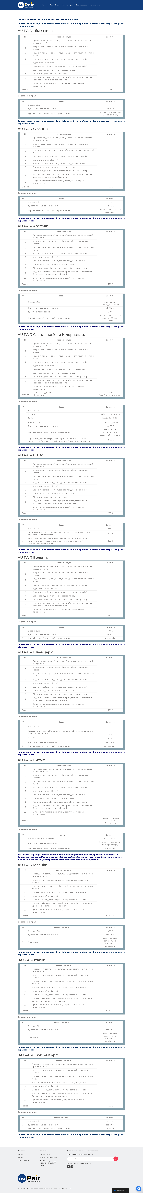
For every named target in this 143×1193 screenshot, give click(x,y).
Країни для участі (68, 5)
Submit (115, 1159)
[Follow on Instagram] (72, 1166)
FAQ (51, 5)
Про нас (45, 5)
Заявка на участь (95, 5)
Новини (57, 5)
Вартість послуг (81, 5)
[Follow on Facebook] (68, 1166)
